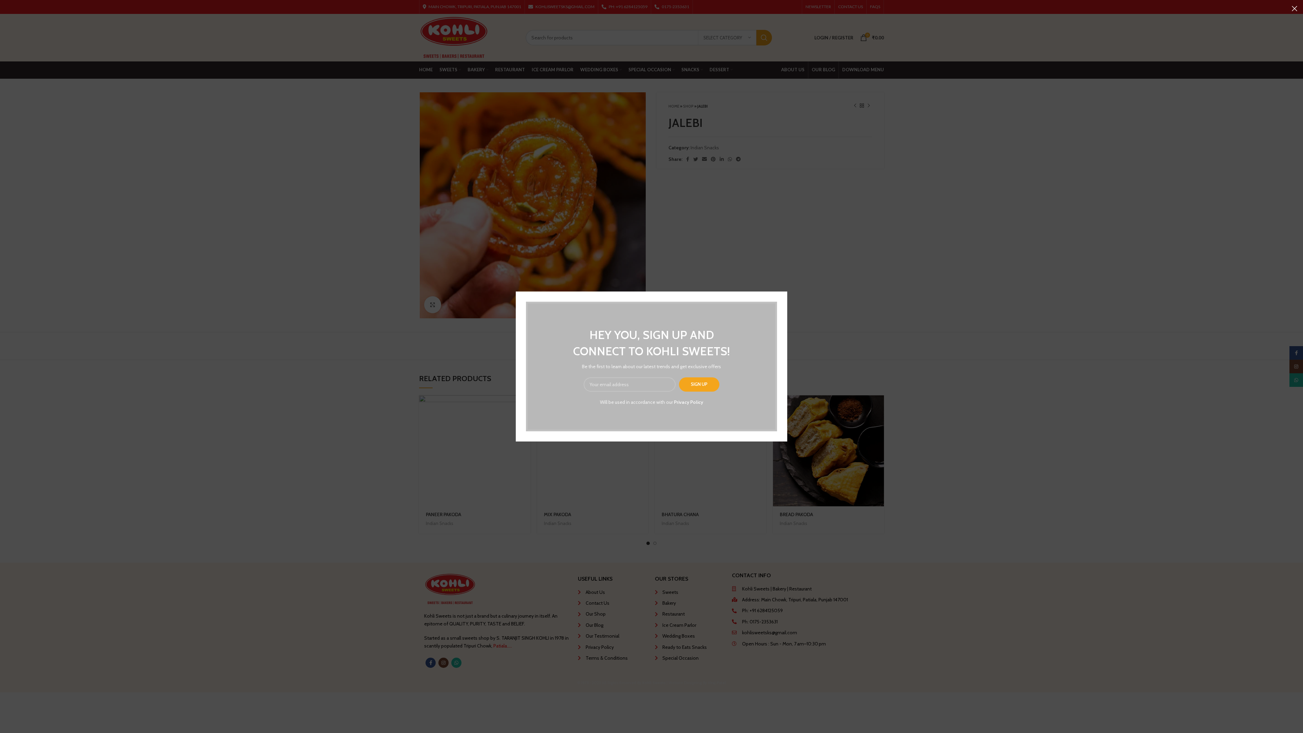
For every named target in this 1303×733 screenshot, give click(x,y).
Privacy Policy (688, 402)
